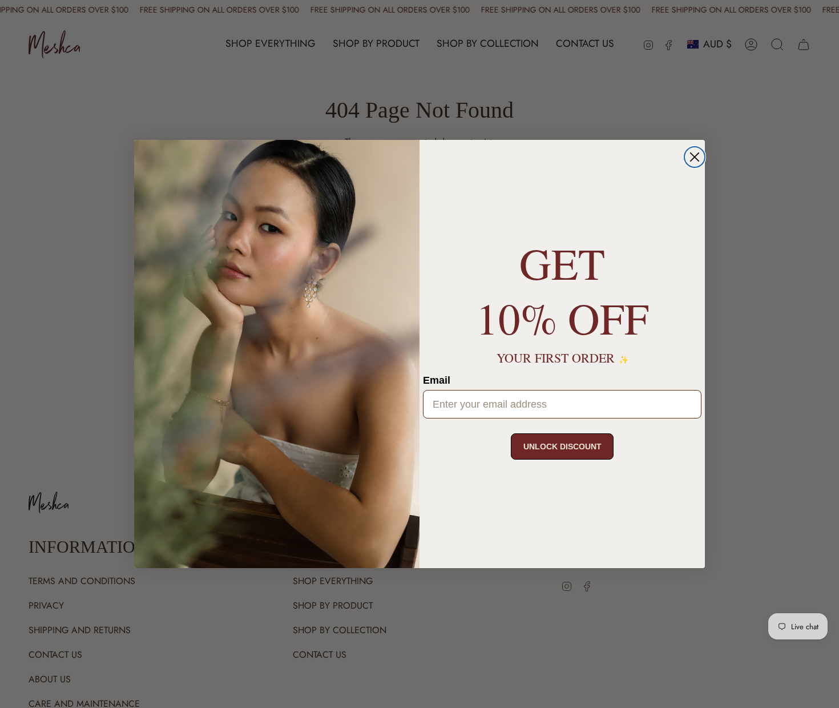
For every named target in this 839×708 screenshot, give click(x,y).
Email (436, 380)
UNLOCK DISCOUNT (562, 446)
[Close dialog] (694, 157)
